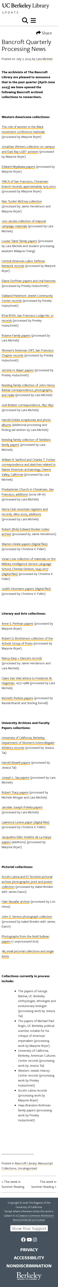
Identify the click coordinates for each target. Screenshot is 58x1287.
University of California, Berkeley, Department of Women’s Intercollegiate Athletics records (28, 742)
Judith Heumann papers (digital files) (26, 588)
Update (10, 12)
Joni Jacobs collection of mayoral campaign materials (24, 223)
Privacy (29, 1250)
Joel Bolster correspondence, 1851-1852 (27, 405)
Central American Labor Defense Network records (23, 263)
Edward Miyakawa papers (18, 166)
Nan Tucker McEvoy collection (22, 201)
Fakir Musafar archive (16, 901)
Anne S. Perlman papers (17, 623)
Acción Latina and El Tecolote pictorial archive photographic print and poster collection (27, 881)
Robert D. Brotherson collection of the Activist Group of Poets (27, 641)
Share (46, 33)
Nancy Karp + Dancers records (22, 658)
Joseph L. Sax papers (15, 777)
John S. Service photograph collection (27, 916)
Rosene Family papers (16, 335)
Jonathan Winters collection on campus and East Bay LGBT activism (28, 149)
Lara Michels (44, 58)
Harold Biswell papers (16, 762)
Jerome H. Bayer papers (18, 370)
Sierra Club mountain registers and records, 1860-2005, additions (25, 511)
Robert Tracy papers (15, 792)
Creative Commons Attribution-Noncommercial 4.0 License (33, 1217)
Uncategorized (27, 1168)
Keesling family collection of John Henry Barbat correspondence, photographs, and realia (28, 390)
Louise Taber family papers (19, 241)
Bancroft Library (25, 1163)
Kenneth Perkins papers (17, 698)
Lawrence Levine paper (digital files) (25, 822)
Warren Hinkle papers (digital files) (25, 544)
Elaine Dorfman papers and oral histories (29, 280)
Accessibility (29, 1258)
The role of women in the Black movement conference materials (23, 129)
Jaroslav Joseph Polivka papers (22, 807)
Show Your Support (29, 1228)
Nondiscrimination (29, 1266)
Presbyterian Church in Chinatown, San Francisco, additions (28, 492)
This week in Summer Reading (13, 1184)
